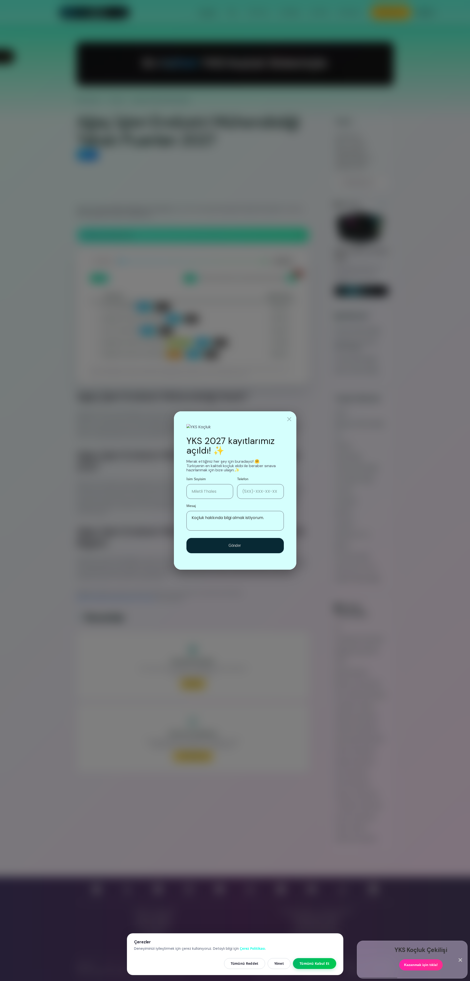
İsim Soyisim (196, 479)
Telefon (242, 479)
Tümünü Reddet (244, 963)
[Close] (289, 419)
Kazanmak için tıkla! (421, 965)
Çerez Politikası (252, 948)
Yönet (279, 963)
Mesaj (191, 506)
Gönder (235, 545)
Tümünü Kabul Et (315, 963)
